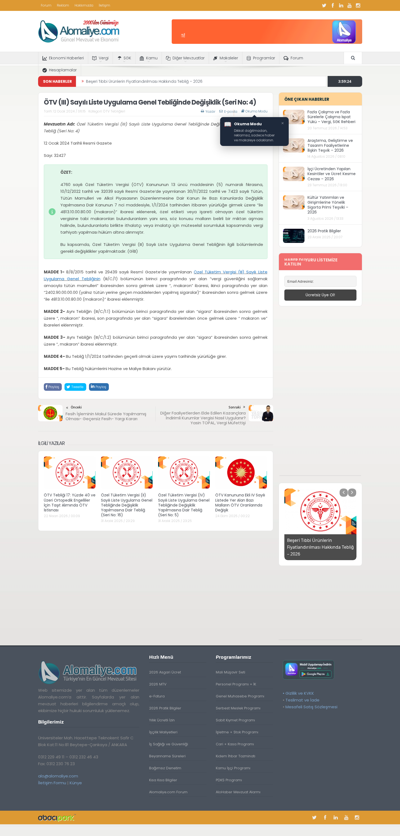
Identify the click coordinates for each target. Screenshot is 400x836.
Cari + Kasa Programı (235, 744)
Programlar (264, 58)
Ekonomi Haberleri (66, 58)
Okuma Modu (256, 111)
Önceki (76, 407)
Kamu (152, 58)
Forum (46, 5)
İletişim (104, 5)
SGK (127, 58)
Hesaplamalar (63, 70)
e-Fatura (157, 696)
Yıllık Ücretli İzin (162, 720)
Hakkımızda (84, 5)
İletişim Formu (52, 783)
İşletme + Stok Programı (237, 732)
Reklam (63, 5)
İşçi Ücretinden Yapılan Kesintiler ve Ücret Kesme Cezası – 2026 (331, 173)
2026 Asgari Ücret (165, 672)
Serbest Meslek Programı (238, 708)
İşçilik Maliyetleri (163, 732)
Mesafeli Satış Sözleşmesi (311, 707)
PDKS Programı (229, 780)
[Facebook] (333, 5)
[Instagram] (358, 5)
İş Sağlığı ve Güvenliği (168, 744)
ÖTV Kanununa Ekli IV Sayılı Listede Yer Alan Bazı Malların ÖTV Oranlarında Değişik (240, 502)
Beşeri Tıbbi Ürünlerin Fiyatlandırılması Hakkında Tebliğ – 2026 (144, 81)
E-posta (230, 111)
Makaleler (229, 58)
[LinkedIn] (341, 5)
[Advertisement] (320, 393)
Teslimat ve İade (302, 700)
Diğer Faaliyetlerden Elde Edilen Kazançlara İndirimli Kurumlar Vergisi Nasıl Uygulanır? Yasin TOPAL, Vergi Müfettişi (203, 418)
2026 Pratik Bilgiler (324, 231)
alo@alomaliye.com (58, 776)
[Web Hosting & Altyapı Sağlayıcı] (57, 817)
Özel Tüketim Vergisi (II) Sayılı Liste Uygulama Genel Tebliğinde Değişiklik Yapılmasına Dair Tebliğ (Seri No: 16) (126, 505)
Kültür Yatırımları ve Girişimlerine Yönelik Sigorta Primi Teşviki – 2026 (327, 205)
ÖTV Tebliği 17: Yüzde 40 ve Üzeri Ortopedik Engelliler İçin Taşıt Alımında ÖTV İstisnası (70, 502)
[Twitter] (324, 5)
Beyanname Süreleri (167, 756)
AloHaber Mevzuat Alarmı (238, 792)
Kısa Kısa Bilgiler (163, 780)
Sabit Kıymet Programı (235, 720)
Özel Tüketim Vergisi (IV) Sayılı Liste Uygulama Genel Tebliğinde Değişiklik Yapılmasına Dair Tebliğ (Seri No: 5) (184, 505)
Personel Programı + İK (236, 684)
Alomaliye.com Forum (168, 792)
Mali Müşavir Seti (230, 672)
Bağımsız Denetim (165, 768)
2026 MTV (158, 684)
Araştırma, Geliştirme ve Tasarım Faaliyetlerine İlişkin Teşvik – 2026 (330, 145)
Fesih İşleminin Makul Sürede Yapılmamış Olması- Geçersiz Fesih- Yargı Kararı (106, 416)
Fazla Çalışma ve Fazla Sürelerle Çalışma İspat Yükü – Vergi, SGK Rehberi (331, 116)
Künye (76, 783)
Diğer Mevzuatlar (189, 58)
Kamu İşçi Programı (233, 768)
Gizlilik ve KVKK (299, 693)
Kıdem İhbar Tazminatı (235, 756)
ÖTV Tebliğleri (114, 111)
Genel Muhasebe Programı (240, 696)
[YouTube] (350, 5)
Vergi (104, 58)
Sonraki (235, 407)
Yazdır (210, 111)
